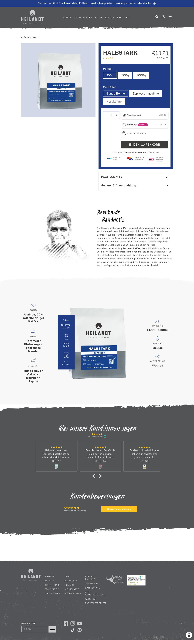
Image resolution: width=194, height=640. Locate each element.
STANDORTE (71, 580)
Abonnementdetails (136, 133)
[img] (97, 434)
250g (110, 75)
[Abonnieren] (52, 629)
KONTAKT (69, 585)
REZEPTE (49, 580)
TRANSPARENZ (52, 589)
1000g (141, 75)
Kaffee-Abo (137, 124)
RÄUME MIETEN (73, 593)
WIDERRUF (91, 599)
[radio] (124, 115)
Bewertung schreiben (119, 509)
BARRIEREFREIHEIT (95, 603)
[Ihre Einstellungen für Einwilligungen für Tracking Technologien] (189, 635)
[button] (67, 17)
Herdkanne (114, 101)
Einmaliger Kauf (134, 115)
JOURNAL (49, 576)
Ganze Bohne (115, 93)
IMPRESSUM (91, 583)
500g (125, 75)
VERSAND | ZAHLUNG (90, 577)
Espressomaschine (146, 93)
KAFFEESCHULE (52, 593)
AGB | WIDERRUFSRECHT (95, 593)
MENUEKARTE (72, 589)
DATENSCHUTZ (92, 587)
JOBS (67, 576)
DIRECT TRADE (52, 585)
